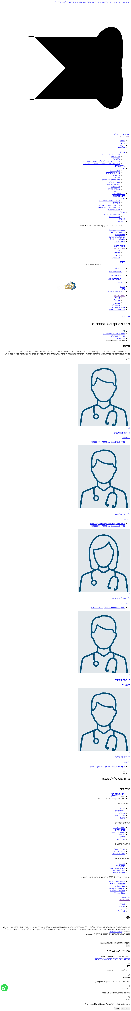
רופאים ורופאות (119, 196)
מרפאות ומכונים (118, 854)
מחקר (122, 212)
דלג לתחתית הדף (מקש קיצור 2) (67, 2)
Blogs (122, 818)
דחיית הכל (118, 943)
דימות (122, 837)
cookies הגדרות (119, 873)
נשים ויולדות (120, 830)
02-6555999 (113, 796)
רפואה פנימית (119, 851)
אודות (122, 152)
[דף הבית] (124, 331)
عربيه (122, 145)
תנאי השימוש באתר (117, 868)
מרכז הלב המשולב (118, 832)
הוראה (122, 198)
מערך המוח (120, 839)
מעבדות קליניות (119, 849)
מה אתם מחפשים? (93, 264)
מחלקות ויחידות (119, 168)
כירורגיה (121, 834)
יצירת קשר (120, 221)
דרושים (122, 813)
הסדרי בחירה (120, 815)
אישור (117, 1009)
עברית (122, 141)
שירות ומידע (120, 166)
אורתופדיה (126, 316)
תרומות (122, 219)
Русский (121, 148)
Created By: (125, 897)
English (122, 143)
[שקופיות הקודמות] (124, 771)
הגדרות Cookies (106, 943)
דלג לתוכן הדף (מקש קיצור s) (91, 2)
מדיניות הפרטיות (118, 870)
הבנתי (127, 943)
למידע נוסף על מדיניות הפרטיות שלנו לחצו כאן (112, 959)
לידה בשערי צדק (118, 193)
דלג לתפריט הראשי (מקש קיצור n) (116, 2)
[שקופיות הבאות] (124, 773)
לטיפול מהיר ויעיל (117, 794)
